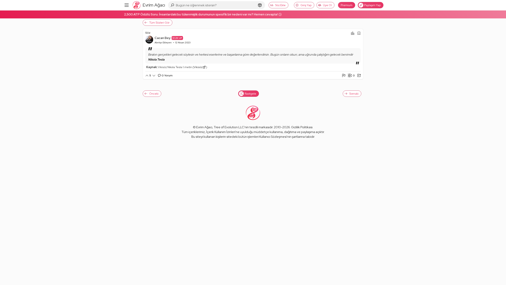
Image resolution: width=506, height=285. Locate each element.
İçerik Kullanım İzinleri (220, 132)
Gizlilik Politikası (301, 127)
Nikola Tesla (156, 60)
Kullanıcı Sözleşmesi (273, 137)
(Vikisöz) (200, 67)
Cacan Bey (163, 38)
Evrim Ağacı (204, 127)
